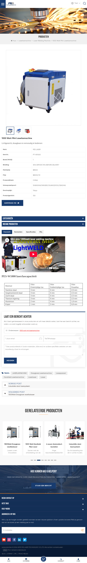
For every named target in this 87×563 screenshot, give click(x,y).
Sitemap (9, 554)
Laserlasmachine (25, 41)
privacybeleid (23, 554)
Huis (14, 41)
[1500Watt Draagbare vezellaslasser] (12, 432)
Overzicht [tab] (6, 232)
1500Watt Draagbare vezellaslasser (12, 445)
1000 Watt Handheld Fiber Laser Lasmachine (33, 445)
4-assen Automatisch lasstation (54, 445)
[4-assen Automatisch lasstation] (54, 432)
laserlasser (32, 377)
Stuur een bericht (43, 486)
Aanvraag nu (10, 203)
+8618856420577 (73, 477)
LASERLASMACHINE (19, 373)
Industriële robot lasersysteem (75, 445)
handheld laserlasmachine (14, 377)
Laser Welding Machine (41, 41)
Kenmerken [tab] (18, 232)
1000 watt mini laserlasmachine (29, 330)
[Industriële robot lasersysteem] (75, 432)
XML (15, 554)
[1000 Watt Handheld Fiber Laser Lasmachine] (33, 432)
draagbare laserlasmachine (41, 373)
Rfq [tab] (41, 232)
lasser (43, 377)
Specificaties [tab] (31, 232)
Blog (3, 554)
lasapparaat (61, 373)
